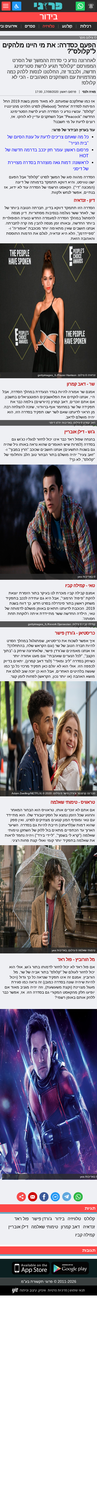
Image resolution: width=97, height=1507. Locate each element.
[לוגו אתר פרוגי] (48, 6)
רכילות (85, 26)
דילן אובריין (18, 1226)
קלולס (89, 1218)
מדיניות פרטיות (57, 1290)
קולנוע (67, 26)
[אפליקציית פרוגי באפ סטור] (31, 1268)
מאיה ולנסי (89, 92)
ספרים (30, 26)
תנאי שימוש (77, 1290)
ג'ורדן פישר (42, 1218)
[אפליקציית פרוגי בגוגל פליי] (69, 1268)
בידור (60, 1218)
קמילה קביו (85, 1234)
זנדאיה (89, 1226)
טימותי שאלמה (44, 1226)
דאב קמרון (70, 1226)
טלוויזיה (48, 26)
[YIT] (29, 1290)
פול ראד (21, 1218)
